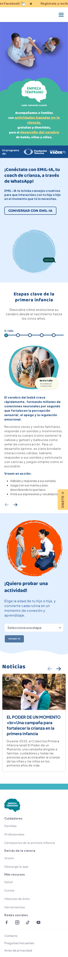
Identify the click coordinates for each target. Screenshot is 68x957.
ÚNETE (63, 501)
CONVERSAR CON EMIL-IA (30, 211)
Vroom (9, 858)
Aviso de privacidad (18, 950)
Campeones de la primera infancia (29, 843)
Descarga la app (16, 866)
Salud (8, 882)
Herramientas (14, 907)
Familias (10, 826)
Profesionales (14, 834)
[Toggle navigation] (61, 14)
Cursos (9, 890)
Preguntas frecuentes (19, 943)
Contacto (10, 936)
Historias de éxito (17, 899)
